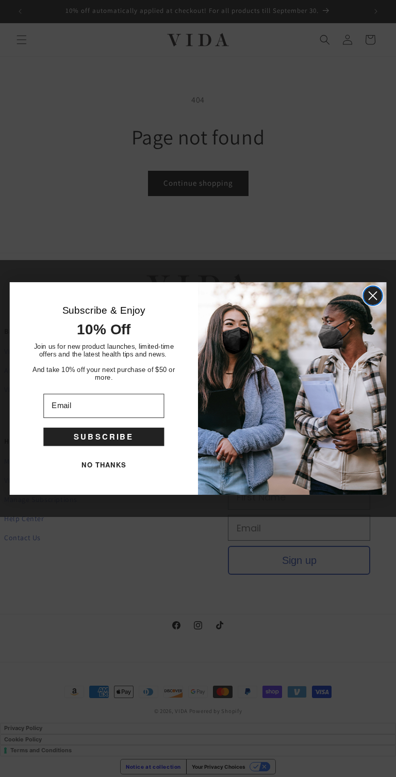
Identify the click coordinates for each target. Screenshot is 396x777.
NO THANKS (103, 465)
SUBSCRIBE (104, 436)
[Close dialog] (372, 295)
